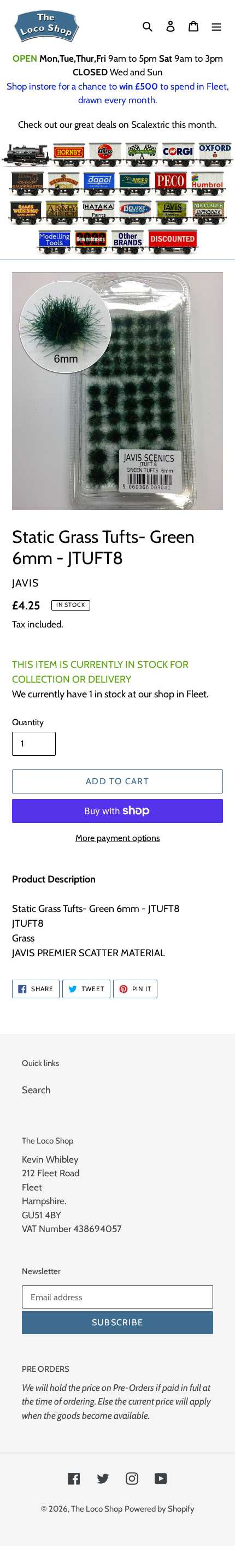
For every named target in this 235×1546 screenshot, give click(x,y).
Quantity (28, 722)
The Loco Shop (96, 1509)
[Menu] (216, 26)
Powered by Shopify (160, 1509)
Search (36, 1090)
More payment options (117, 838)
